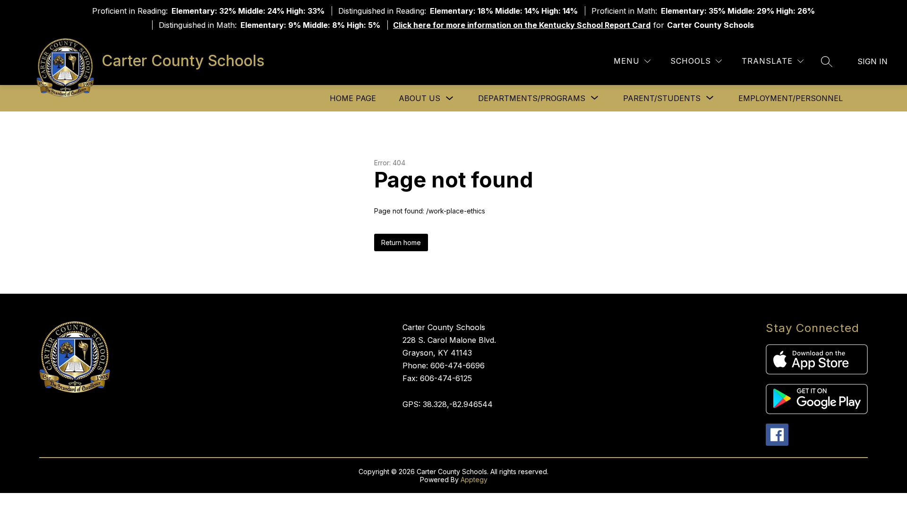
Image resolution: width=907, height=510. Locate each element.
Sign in (872, 61)
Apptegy (474, 480)
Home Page (353, 98)
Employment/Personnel (790, 98)
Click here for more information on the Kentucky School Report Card (521, 25)
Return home (401, 242)
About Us (419, 98)
